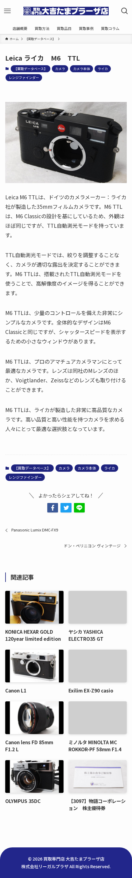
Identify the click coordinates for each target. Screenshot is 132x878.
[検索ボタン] (124, 11)
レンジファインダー (24, 77)
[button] (52, 507)
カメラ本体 (81, 68)
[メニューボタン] (7, 11)
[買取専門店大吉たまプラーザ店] (66, 11)
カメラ (60, 68)
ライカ (103, 68)
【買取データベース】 (30, 68)
